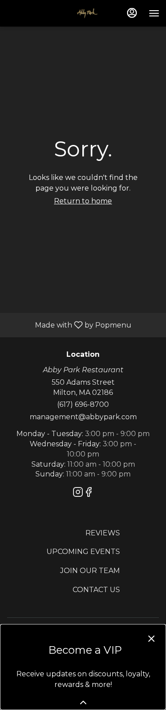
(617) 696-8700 (83, 404)
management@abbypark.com (83, 417)
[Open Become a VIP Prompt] (83, 702)
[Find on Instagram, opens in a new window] (78, 493)
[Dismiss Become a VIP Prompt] (151, 638)
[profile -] (132, 13)
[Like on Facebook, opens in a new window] (88, 493)
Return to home (83, 201)
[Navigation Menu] (154, 13)
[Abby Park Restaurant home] (52, 13)
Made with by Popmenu (69, 325)
